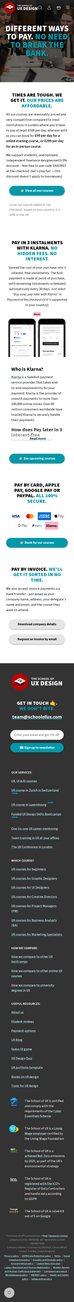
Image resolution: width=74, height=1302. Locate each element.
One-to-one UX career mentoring (34, 829)
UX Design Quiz (21, 1058)
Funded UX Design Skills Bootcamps (36, 814)
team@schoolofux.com (37, 717)
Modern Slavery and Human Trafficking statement (37, 1269)
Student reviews (22, 1021)
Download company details (37, 624)
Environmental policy (22, 1263)
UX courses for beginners (28, 869)
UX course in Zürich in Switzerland (35, 790)
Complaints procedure (55, 1271)
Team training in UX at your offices (35, 838)
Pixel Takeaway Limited (55, 1236)
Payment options (23, 1031)
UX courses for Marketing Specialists (36, 934)
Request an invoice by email (37, 639)
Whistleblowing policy (16, 1275)
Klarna (16, 377)
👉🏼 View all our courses (37, 190)
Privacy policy (11, 1256)
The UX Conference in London (31, 847)
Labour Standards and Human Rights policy (27, 1267)
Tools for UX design (24, 1086)
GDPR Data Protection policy (36, 1256)
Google (45, 1216)
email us (41, 594)
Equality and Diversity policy (48, 1260)
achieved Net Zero (37, 1156)
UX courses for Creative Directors (34, 896)
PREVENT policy (39, 1275)
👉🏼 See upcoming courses (37, 458)
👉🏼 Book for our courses (37, 542)
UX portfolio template (27, 1067)
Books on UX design (25, 1077)
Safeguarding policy (41, 1279)
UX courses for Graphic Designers (34, 878)
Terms (57, 1256)
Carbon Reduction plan (48, 1263)
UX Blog (16, 1040)
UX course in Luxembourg (28, 804)
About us (17, 1012)
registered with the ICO (41, 1183)
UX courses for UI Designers (30, 887)
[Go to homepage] (21, 7)
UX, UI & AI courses (24, 781)
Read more (38, 438)
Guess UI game (21, 1049)
